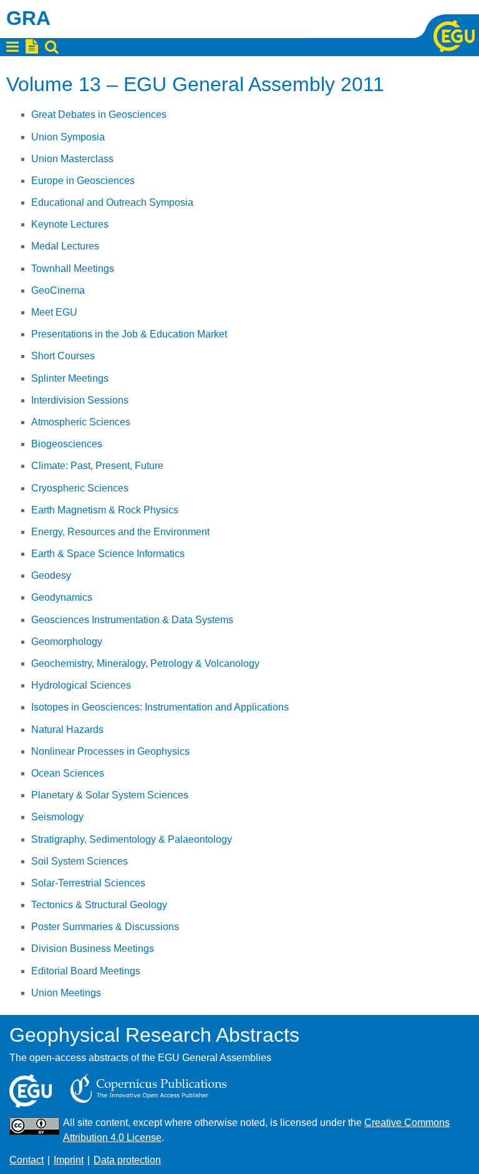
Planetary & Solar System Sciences (109, 795)
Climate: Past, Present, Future (97, 465)
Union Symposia (68, 137)
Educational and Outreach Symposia (112, 202)
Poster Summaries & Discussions (105, 926)
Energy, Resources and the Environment (120, 531)
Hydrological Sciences (81, 685)
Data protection (127, 1160)
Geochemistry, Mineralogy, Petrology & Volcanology (145, 663)
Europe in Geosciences (83, 180)
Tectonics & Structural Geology (99, 905)
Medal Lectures (65, 246)
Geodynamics (61, 597)
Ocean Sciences (67, 773)
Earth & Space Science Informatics (108, 553)
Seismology (57, 817)
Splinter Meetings (70, 378)
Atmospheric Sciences (80, 422)
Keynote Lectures (70, 224)
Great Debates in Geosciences (99, 114)
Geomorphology (66, 641)
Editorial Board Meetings (85, 971)
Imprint (69, 1160)
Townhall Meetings (72, 268)
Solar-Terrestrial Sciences (88, 883)
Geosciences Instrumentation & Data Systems (132, 619)
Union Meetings (66, 992)
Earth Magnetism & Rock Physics (104, 510)
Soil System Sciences (79, 861)
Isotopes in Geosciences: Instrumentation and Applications (160, 707)
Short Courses (63, 356)
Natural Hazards (67, 729)
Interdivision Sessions (79, 400)
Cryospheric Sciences (79, 488)
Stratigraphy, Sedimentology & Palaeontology (131, 839)
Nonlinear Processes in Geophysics (110, 751)
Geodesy (51, 575)
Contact (26, 1160)
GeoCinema (58, 290)
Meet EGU (54, 312)
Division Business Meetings (92, 948)
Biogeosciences (66, 444)
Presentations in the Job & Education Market (129, 334)
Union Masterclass (72, 158)
